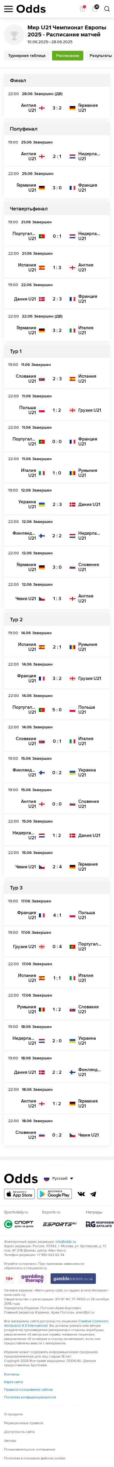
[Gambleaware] (73, 1278)
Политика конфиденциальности (30, 1397)
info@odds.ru (66, 1242)
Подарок (82, 9)
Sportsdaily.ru (18, 1224)
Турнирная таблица (27, 55)
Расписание (67, 55)
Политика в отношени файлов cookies (35, 1458)
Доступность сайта (19, 1432)
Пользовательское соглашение (29, 1449)
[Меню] (8, 9)
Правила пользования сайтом (28, 1389)
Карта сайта (13, 1382)
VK (81, 1194)
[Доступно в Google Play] (54, 1194)
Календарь (96, 7)
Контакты (11, 1374)
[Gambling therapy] (32, 1278)
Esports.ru (59, 1224)
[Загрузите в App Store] (19, 1194)
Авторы (10, 1441)
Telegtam (93, 1194)
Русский (60, 1178)
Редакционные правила (23, 1423)
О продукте (13, 1414)
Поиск (107, 9)
